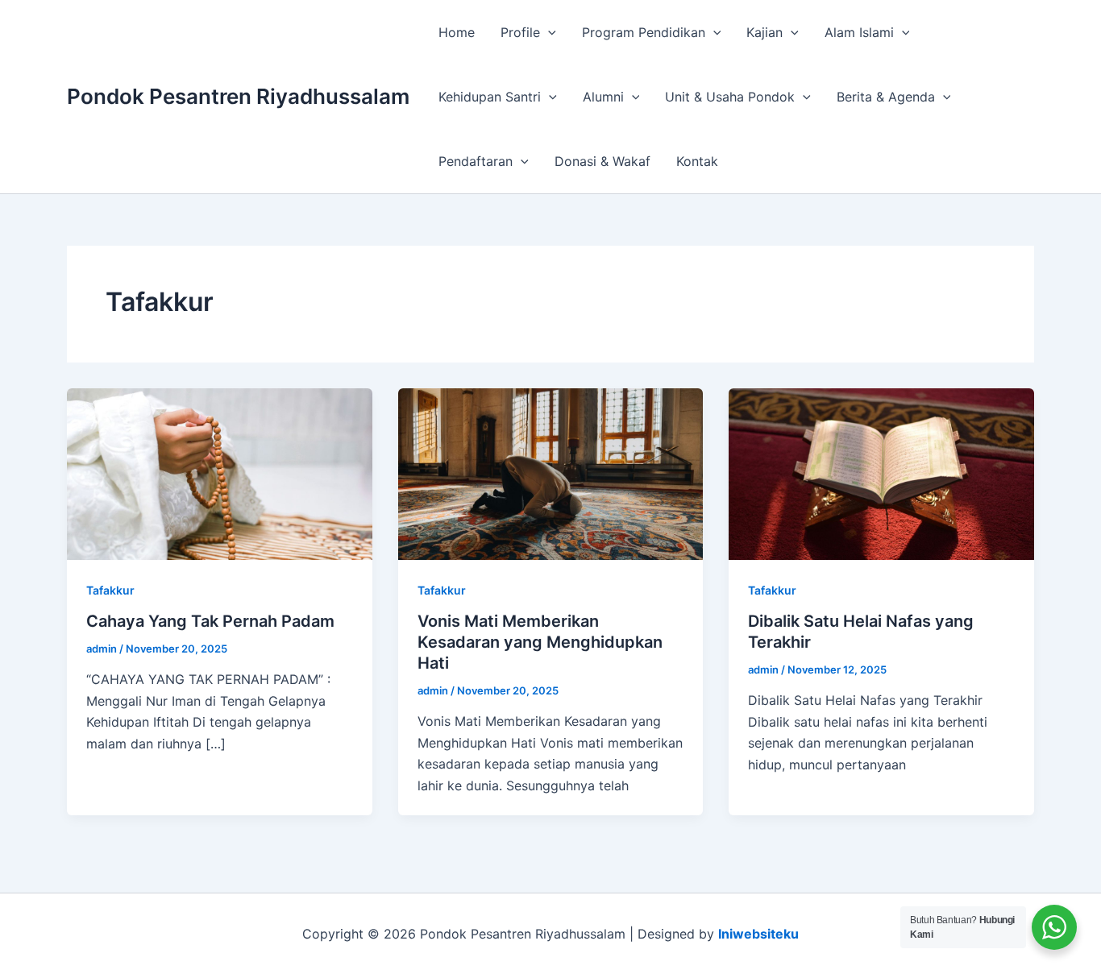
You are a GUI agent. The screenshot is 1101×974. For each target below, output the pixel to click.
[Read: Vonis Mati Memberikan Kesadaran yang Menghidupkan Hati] (551, 473)
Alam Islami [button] (859, 32)
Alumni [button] (603, 97)
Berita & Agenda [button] (886, 97)
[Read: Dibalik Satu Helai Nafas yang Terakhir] (881, 473)
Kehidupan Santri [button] (489, 97)
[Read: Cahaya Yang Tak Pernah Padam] (219, 473)
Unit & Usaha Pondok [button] (730, 97)
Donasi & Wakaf (602, 161)
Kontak (697, 161)
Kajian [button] (764, 32)
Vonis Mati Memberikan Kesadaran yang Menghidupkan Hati (540, 642)
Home (456, 32)
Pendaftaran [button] (475, 161)
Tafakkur (110, 590)
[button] (548, 32)
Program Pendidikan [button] (643, 32)
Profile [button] (520, 32)
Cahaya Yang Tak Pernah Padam (210, 621)
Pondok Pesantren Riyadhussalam (238, 96)
